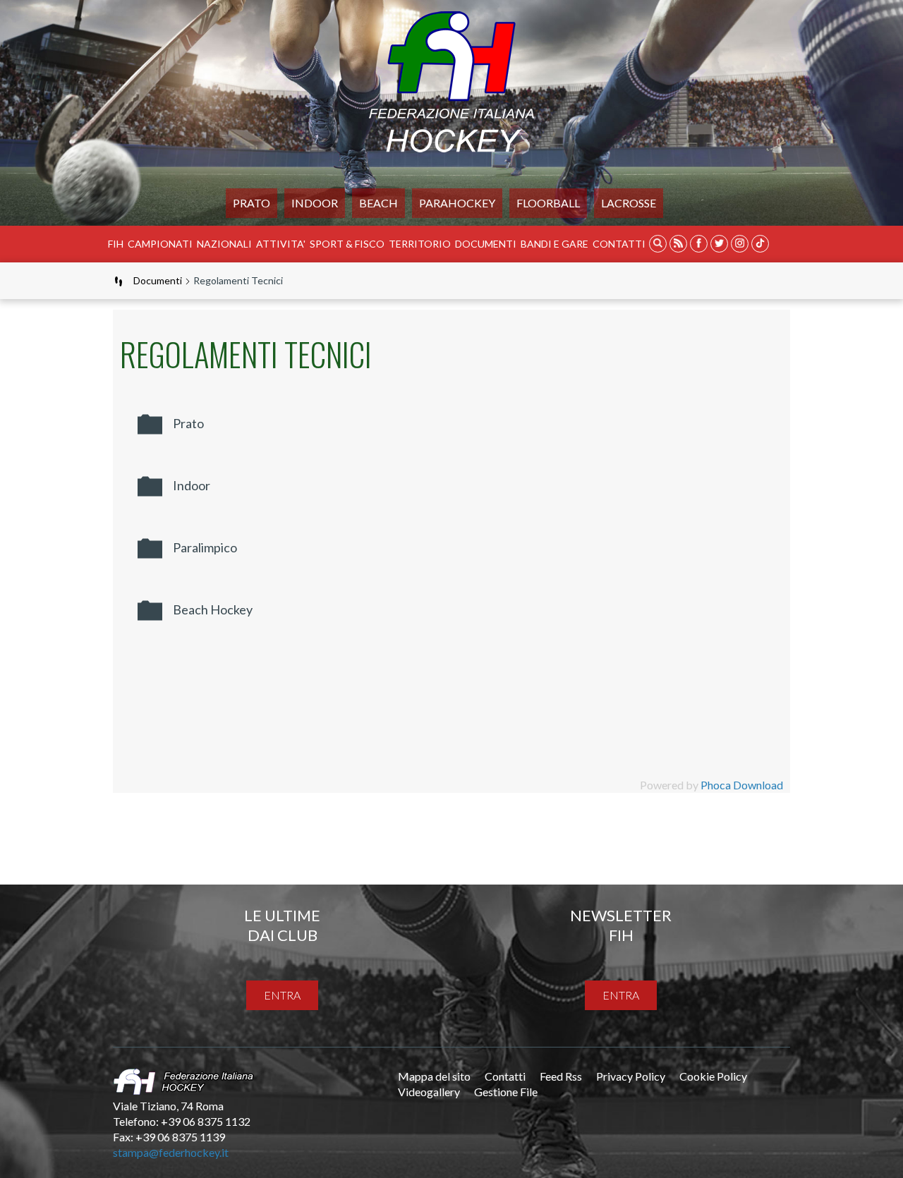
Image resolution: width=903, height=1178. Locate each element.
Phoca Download (742, 784)
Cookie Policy (713, 1076)
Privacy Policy (630, 1076)
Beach (378, 203)
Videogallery (429, 1091)
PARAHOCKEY (457, 203)
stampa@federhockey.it (171, 1152)
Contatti (619, 244)
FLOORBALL (548, 203)
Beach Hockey (213, 609)
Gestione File (506, 1091)
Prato (251, 203)
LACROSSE (628, 203)
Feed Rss (561, 1076)
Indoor (314, 203)
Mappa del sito (434, 1076)
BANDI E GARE (554, 244)
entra (282, 995)
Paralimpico (205, 547)
